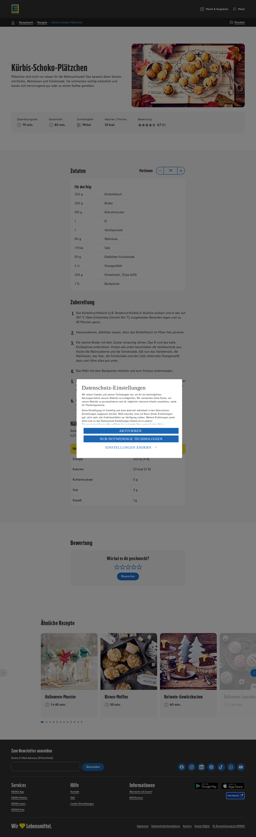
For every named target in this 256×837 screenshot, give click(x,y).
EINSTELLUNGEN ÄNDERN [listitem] (128, 447)
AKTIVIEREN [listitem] (130, 431)
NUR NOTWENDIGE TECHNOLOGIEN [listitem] (131, 439)
